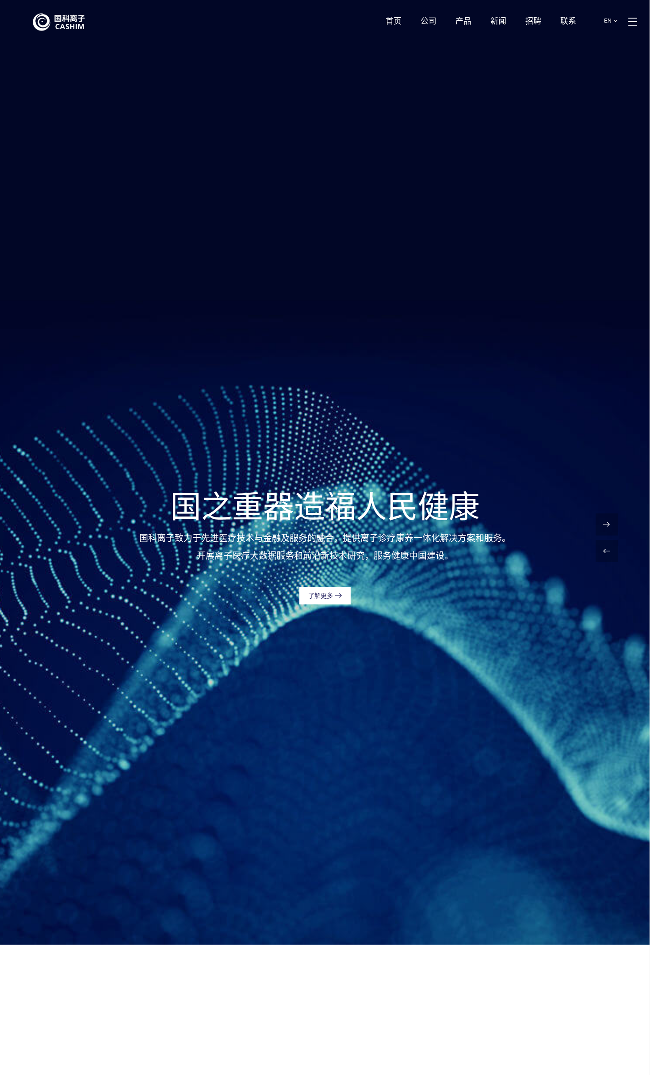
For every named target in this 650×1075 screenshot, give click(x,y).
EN (608, 21)
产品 (463, 21)
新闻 (498, 21)
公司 (428, 21)
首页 (393, 21)
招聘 (533, 21)
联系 (568, 21)
